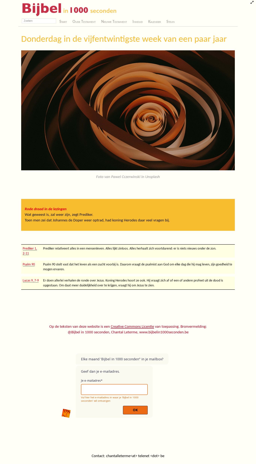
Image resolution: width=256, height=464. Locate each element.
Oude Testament (84, 22)
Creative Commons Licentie (132, 327)
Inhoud (137, 22)
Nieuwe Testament (114, 22)
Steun (170, 22)
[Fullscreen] (252, 3)
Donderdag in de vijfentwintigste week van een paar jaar (124, 39)
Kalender (154, 22)
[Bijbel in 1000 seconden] (68, 9)
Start (63, 22)
